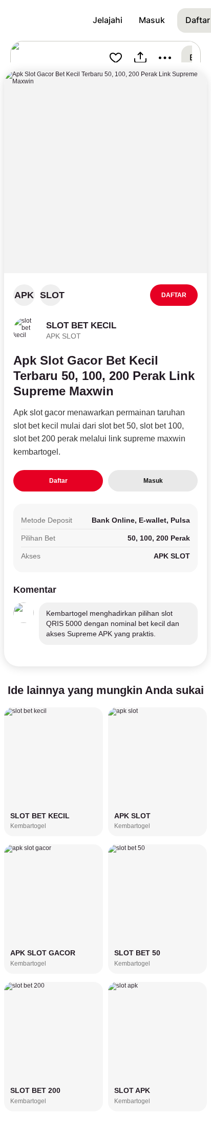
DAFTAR (173, 295)
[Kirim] (140, 58)
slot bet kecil (35, 425)
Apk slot (28, 412)
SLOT (50, 295)
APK (24, 295)
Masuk (153, 480)
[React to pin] (115, 58)
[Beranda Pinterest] (46, 20)
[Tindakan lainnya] (165, 58)
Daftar (58, 480)
